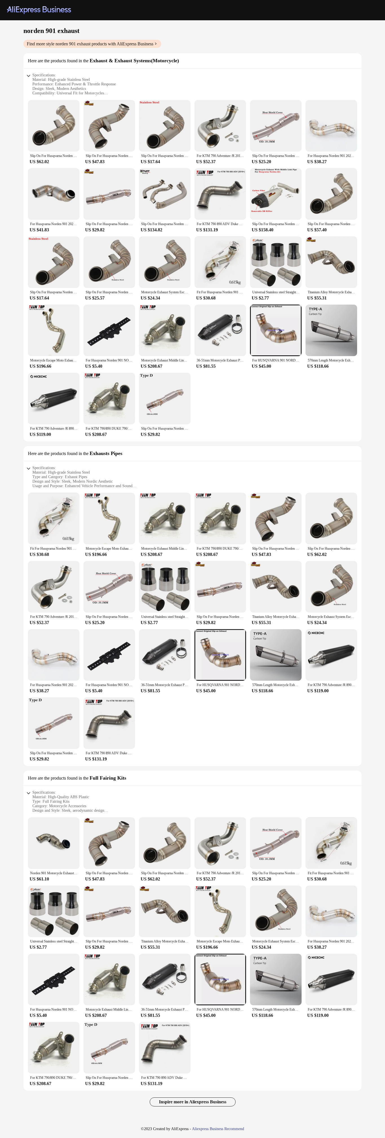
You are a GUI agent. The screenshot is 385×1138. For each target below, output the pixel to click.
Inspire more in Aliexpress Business (192, 1101)
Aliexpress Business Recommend (218, 1129)
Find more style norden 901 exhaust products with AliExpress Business (90, 43)
